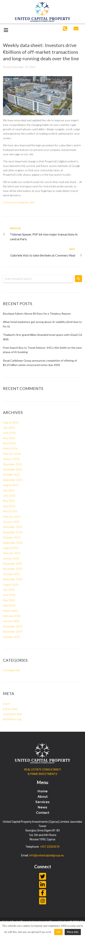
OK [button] (58, 932)
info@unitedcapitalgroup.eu (46, 855)
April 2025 (9, 506)
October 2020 (11, 574)
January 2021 (11, 558)
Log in (6, 703)
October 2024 (11, 537)
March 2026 (10, 448)
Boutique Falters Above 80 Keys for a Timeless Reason (37, 313)
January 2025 (11, 521)
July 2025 (9, 490)
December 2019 (12, 626)
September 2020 (13, 579)
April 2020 (9, 605)
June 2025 (9, 495)
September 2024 (13, 542)
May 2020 (9, 600)
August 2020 (10, 584)
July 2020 (9, 589)
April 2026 (9, 443)
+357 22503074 (50, 846)
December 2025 (12, 464)
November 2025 (12, 469)
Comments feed (12, 714)
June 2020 (9, 595)
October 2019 (11, 637)
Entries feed (10, 708)
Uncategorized (11, 670)
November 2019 (12, 631)
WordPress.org (12, 719)
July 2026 (9, 427)
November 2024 (12, 532)
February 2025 (12, 516)
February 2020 (12, 616)
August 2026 (10, 422)
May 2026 (9, 438)
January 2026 (11, 459)
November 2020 (12, 568)
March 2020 (10, 610)
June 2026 (9, 432)
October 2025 (11, 474)
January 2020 (11, 621)
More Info (72, 932)
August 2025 (10, 485)
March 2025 (10, 511)
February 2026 (12, 453)
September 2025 (13, 480)
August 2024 (10, 548)
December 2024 (12, 527)
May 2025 (9, 500)
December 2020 (12, 563)
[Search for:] (38, 278)
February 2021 (12, 553)
